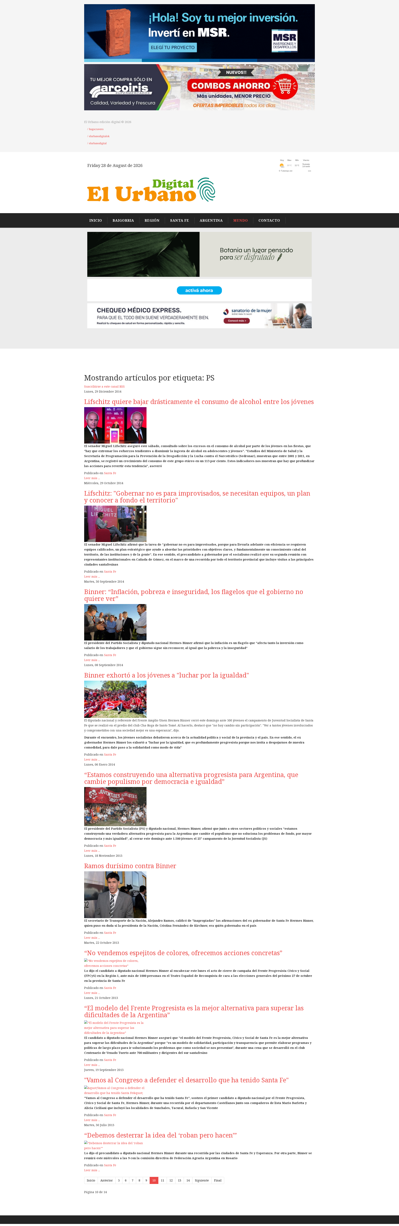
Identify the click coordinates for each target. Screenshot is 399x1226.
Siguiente (202, 1180)
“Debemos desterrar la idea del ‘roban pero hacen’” (160, 1135)
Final (218, 1180)
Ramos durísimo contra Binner (130, 866)
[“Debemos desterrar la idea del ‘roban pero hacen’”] (199, 1146)
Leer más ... (92, 478)
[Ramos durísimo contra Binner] (199, 894)
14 (188, 1180)
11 (162, 1180)
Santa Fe (179, 220)
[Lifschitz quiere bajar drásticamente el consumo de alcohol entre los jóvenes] (199, 425)
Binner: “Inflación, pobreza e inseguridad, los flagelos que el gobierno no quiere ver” (193, 595)
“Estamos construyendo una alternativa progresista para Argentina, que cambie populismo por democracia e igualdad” (191, 778)
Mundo (240, 220)
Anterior (106, 1180)
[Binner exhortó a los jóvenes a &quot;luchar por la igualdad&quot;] (199, 699)
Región (152, 220)
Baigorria (123, 220)
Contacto (269, 220)
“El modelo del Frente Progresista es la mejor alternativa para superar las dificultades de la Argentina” (194, 1011)
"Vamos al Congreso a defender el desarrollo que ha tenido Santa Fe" (186, 1080)
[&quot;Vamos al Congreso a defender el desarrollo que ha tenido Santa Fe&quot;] (199, 1090)
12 (171, 1180)
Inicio (91, 1180)
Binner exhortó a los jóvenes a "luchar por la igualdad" (166, 675)
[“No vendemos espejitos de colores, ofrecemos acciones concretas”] (199, 963)
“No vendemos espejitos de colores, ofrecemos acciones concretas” (183, 953)
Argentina (211, 220)
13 (179, 1180)
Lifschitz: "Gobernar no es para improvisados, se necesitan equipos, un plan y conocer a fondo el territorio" (197, 496)
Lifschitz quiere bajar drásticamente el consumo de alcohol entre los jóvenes (199, 401)
